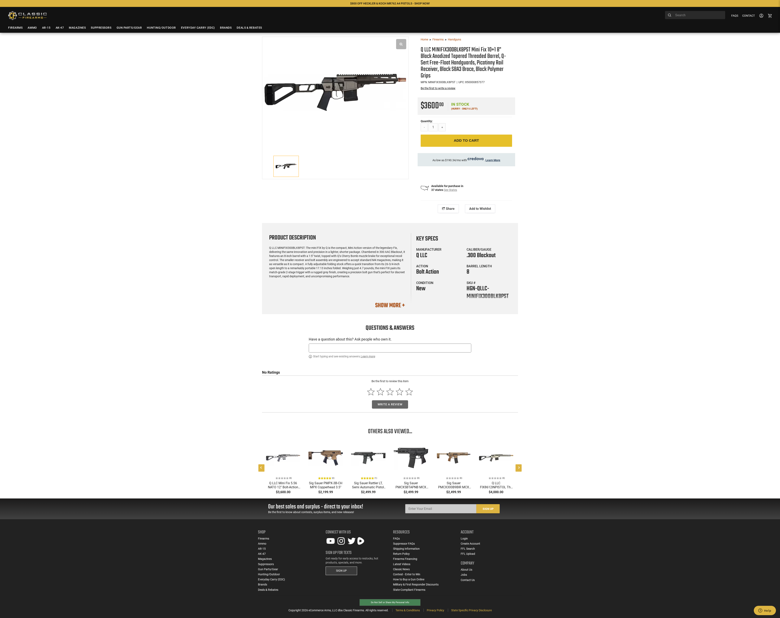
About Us (466, 569)
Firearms (438, 39)
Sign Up (488, 508)
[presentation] (261, 468)
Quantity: (427, 121)
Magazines (265, 558)
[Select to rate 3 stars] (390, 392)
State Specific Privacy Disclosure (471, 610)
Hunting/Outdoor (269, 574)
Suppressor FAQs (404, 543)
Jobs (464, 574)
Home (424, 39)
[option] (335, 92)
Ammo (262, 543)
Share (450, 209)
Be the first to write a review (438, 88)
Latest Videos (401, 564)
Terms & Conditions (407, 610)
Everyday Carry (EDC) (271, 579)
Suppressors (266, 564)
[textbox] (390, 348)
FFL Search (468, 548)
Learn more (368, 356)
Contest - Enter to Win (406, 574)
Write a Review (390, 404)
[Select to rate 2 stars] (380, 392)
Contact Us (468, 580)
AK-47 (262, 553)
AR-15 (262, 548)
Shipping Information (406, 548)
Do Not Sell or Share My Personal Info (390, 602)
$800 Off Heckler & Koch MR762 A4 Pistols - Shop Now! (390, 3)
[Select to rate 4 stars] (399, 392)
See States (450, 189)
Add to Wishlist (480, 209)
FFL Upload (468, 553)
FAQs (734, 15)
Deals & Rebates (268, 589)
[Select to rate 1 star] (371, 392)
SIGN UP (341, 570)
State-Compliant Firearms (409, 589)
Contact (748, 15)
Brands (262, 584)
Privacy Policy (435, 610)
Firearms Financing (405, 558)
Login (464, 538)
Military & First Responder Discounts (416, 584)
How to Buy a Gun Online (408, 579)
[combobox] (695, 15)
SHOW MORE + (390, 305)
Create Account (470, 543)
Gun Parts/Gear (268, 569)
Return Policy (401, 553)
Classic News (401, 569)
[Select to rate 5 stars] (409, 392)
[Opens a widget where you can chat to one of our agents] (765, 611)
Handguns (454, 39)
